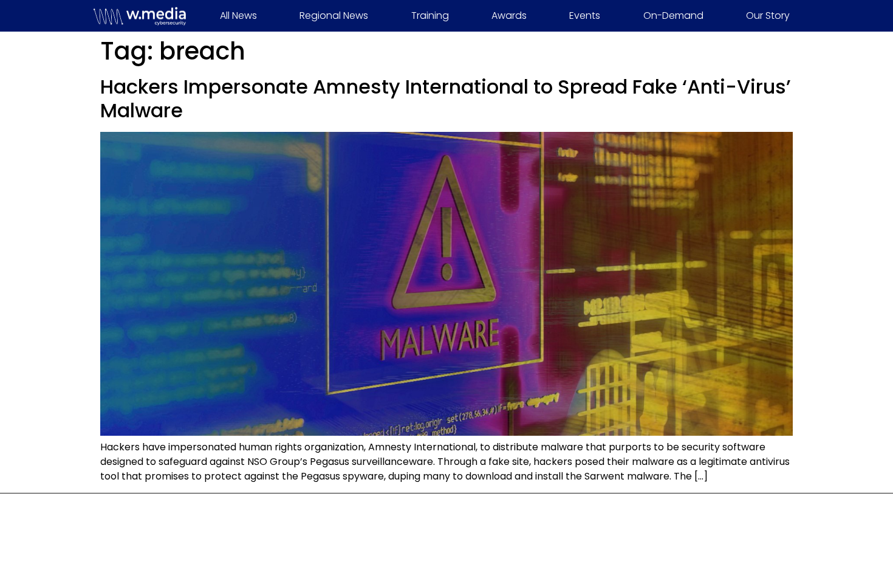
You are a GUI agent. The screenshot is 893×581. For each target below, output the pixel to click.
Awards (509, 15)
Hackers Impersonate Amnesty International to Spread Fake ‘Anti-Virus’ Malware (445, 98)
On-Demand (673, 15)
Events (584, 15)
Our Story (768, 15)
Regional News (333, 15)
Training (430, 15)
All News (238, 15)
